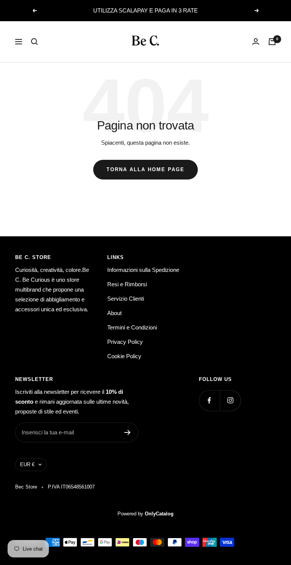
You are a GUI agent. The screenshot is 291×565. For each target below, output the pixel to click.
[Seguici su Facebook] (209, 400)
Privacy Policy (125, 342)
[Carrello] (272, 41)
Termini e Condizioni (132, 327)
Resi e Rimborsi (127, 284)
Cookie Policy (124, 356)
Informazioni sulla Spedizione (143, 270)
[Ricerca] (34, 41)
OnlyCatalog (159, 514)
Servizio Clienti (125, 298)
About (114, 313)
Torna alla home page (145, 169)
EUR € (27, 464)
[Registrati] (127, 432)
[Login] (255, 41)
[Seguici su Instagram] (230, 400)
